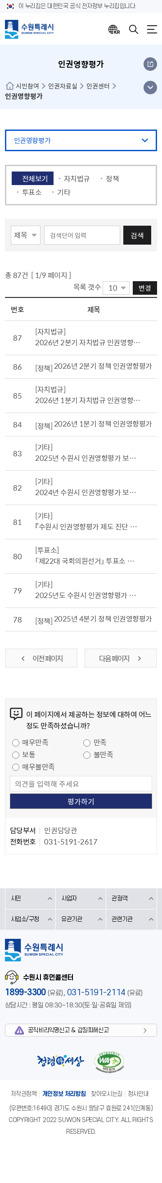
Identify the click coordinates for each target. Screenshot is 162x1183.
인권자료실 (62, 85)
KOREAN (114, 29)
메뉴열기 (152, 29)
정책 (112, 178)
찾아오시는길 (106, 1093)
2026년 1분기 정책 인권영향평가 (103, 423)
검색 (137, 235)
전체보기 (35, 178)
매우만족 (35, 742)
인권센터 (98, 85)
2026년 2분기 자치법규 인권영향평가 (87, 342)
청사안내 (138, 1093)
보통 (28, 754)
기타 (63, 191)
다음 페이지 (114, 658)
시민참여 (27, 85)
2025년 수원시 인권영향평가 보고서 (87, 457)
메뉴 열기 (150, 87)
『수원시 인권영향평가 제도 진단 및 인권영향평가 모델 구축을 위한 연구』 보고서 (87, 526)
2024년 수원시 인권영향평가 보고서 (87, 492)
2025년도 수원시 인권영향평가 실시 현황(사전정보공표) (87, 594)
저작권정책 (24, 1093)
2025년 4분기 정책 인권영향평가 (103, 618)
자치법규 (77, 178)
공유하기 (150, 64)
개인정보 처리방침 (64, 1093)
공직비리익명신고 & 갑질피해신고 (68, 1030)
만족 (100, 742)
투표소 (32, 191)
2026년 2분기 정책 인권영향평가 (103, 365)
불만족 (103, 754)
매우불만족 (38, 766)
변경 (145, 288)
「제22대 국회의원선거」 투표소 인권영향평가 (87, 560)
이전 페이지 (47, 658)
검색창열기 (133, 29)
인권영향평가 (32, 140)
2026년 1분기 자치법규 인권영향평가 (87, 399)
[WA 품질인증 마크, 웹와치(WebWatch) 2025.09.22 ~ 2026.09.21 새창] (109, 1061)
